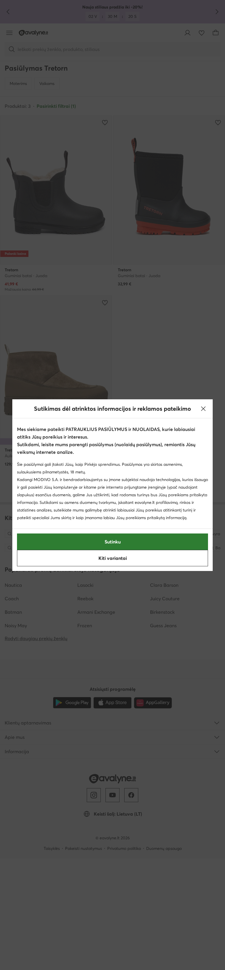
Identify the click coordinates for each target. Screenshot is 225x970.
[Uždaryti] (203, 409)
